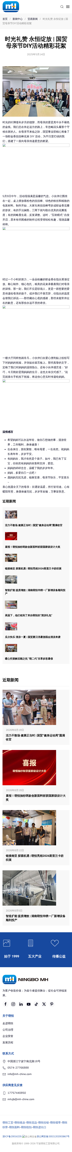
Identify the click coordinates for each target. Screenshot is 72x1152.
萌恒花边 (31, 1122)
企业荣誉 (8, 1036)
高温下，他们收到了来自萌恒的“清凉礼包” (28, 615)
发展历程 (8, 1042)
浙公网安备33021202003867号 (53, 1136)
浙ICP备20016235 (12, 1136)
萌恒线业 (19, 1122)
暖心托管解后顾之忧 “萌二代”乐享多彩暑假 (29, 659)
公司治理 (8, 1030)
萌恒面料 (14, 1127)
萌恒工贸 (8, 1122)
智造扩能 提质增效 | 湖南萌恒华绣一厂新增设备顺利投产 (35, 592)
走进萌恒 (8, 1023)
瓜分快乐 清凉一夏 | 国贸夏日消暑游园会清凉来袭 (32, 637)
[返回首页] (11, 6)
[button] (62, 6)
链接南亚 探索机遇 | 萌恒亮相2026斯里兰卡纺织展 (33, 568)
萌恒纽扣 (26, 1127)
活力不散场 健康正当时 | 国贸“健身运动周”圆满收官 (33, 525)
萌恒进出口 (39, 1127)
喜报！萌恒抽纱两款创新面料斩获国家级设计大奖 (32, 547)
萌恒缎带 (55, 1122)
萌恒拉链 (43, 1122)
